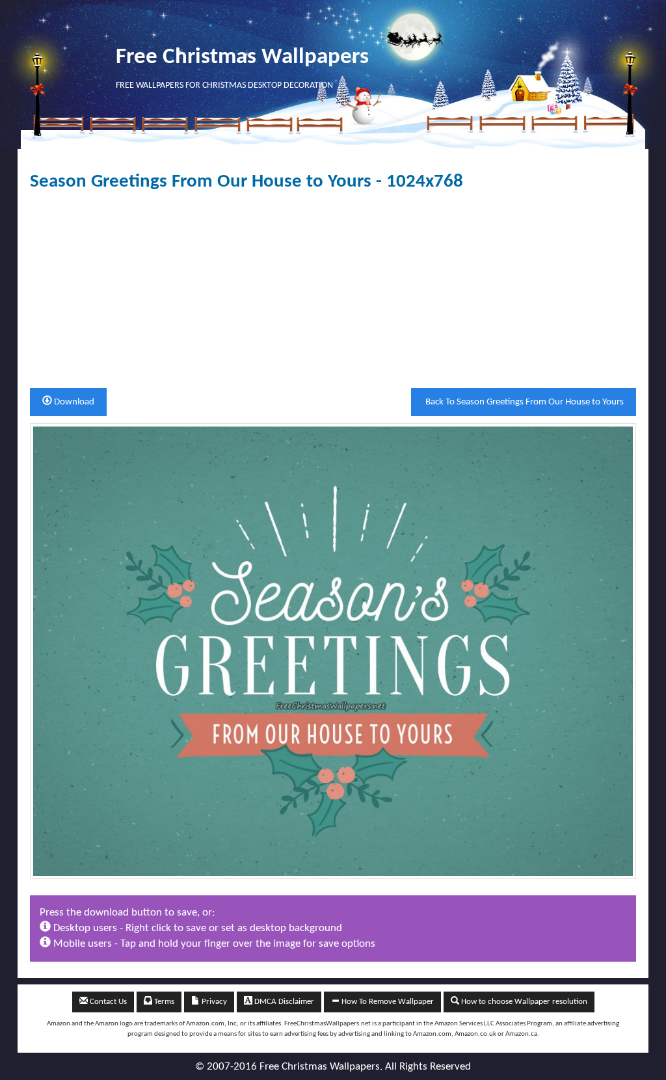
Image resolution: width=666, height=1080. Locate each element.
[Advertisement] (333, 290)
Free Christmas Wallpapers (242, 57)
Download (73, 402)
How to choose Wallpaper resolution (523, 1001)
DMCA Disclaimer (283, 1001)
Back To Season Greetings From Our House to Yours (523, 402)
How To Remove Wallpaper (387, 1001)
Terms (163, 1001)
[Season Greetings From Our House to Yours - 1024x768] (333, 651)
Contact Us (107, 1001)
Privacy (213, 1001)
